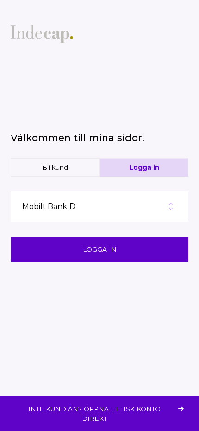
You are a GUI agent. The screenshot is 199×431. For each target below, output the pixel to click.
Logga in (144, 167)
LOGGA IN (100, 249)
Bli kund (55, 167)
